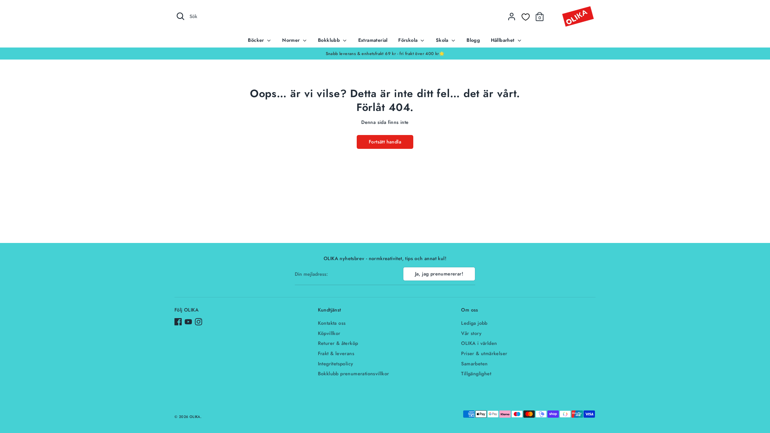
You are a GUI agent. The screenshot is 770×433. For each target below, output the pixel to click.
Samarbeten (474, 363)
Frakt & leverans (336, 353)
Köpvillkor (329, 333)
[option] (385, 54)
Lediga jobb (474, 323)
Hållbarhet (503, 40)
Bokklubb (330, 40)
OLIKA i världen (479, 343)
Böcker (257, 40)
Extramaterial (373, 40)
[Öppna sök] (180, 16)
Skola (443, 40)
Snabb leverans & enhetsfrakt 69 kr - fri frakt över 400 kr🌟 (385, 54)
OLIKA (194, 416)
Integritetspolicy (335, 363)
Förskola (408, 40)
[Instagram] (198, 321)
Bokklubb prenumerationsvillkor (353, 373)
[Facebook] (178, 321)
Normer (291, 40)
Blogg (473, 40)
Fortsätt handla (385, 141)
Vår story (471, 333)
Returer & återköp (338, 343)
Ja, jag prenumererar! (439, 273)
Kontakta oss (332, 323)
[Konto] (512, 17)
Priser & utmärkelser (484, 353)
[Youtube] (188, 321)
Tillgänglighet (476, 373)
